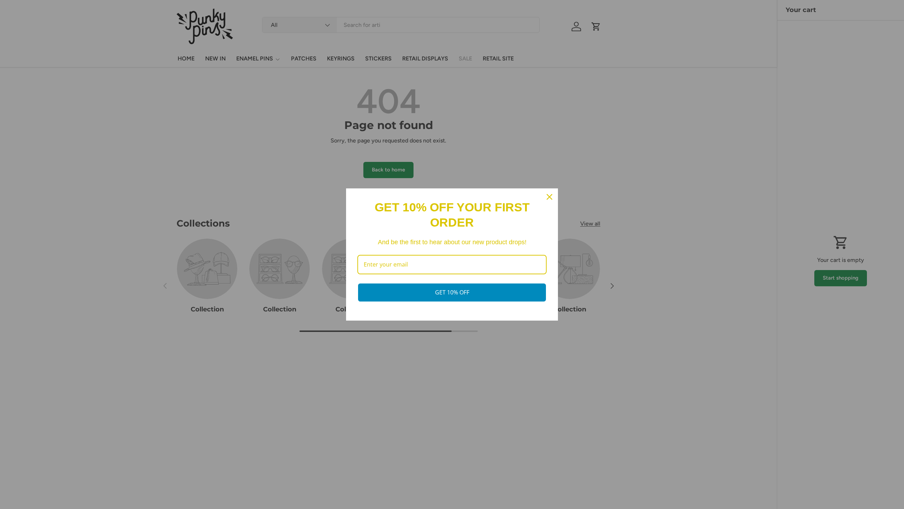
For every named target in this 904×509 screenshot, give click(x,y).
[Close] (549, 196)
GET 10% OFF (452, 292)
